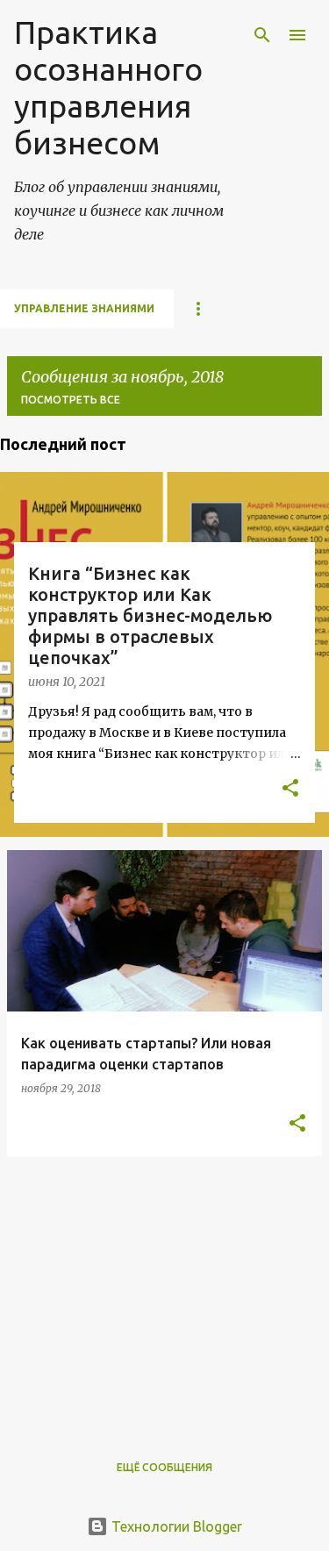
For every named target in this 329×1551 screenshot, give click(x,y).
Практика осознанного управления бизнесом (108, 87)
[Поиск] (262, 35)
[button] (290, 789)
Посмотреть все (70, 399)
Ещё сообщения (164, 1467)
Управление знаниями (84, 308)
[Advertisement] (164, 1293)
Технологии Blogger (175, 1526)
